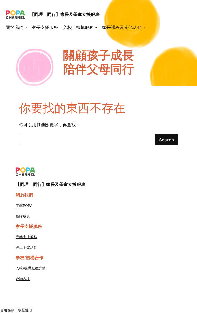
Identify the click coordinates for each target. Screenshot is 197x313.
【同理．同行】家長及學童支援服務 (65, 14)
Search (166, 139)
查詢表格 (23, 279)
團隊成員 (23, 216)
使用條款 (7, 310)
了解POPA (24, 205)
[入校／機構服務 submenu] (96, 27)
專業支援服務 (26, 237)
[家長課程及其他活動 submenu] (143, 27)
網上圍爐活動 (26, 247)
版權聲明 (25, 310)
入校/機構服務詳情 (31, 268)
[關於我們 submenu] (25, 27)
